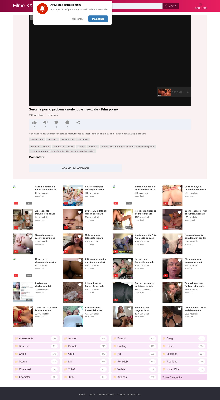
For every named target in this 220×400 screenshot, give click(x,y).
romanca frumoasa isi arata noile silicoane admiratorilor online (62, 151)
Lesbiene (52, 139)
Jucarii (81, 146)
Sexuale (93, 146)
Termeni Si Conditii (106, 394)
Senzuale (83, 139)
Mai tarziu (77, 18)
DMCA (92, 394)
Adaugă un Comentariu (75, 168)
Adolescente (37, 139)
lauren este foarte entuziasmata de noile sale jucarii (128, 146)
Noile (70, 146)
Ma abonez (98, 18)
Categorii (201, 8)
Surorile (35, 146)
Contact (121, 394)
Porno (46, 146)
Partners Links (134, 394)
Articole (82, 394)
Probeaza (59, 146)
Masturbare (68, 139)
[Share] (78, 122)
